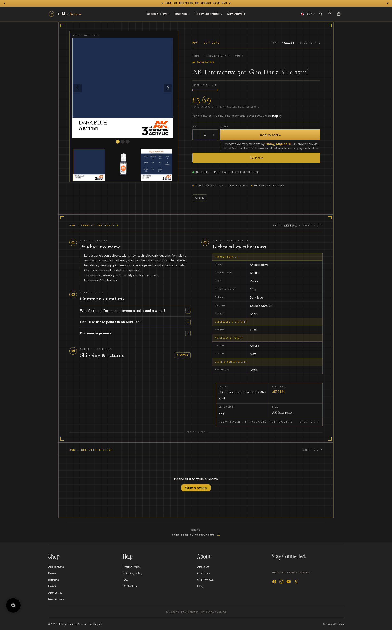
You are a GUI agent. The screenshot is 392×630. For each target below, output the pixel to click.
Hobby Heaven (67, 624)
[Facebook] (274, 581)
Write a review (196, 488)
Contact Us (130, 586)
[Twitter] (295, 581)
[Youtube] (288, 581)
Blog (200, 586)
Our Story (203, 573)
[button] (89, 165)
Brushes (53, 580)
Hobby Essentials (217, 56)
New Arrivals (56, 599)
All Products (56, 566)
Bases (52, 573)
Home (196, 56)
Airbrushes (55, 593)
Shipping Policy (132, 573)
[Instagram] (281, 581)
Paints (238, 56)
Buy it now (256, 158)
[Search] (320, 13)
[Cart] (339, 14)
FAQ (125, 580)
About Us (203, 566)
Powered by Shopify (89, 624)
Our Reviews (205, 580)
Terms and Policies (333, 624)
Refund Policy (131, 566)
